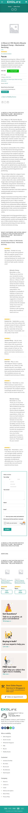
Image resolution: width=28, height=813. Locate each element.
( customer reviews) (6, 53)
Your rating (6, 477)
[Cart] (26, 2)
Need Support (6, 772)
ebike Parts (17, 6)
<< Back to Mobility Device (8, 97)
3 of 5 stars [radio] (7, 481)
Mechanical (3, 81)
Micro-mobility (6, 733)
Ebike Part (6, 79)
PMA (4, 745)
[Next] (27, 582)
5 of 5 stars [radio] (7, 486)
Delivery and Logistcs (8, 790)
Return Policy (6, 793)
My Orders (5, 763)
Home (9, 6)
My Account (6, 766)
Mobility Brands (7, 751)
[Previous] (1, 582)
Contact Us (5, 784)
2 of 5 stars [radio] (14, 479)
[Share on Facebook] (5, 102)
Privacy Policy (6, 796)
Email (5, 509)
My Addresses (6, 769)
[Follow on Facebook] (2, 728)
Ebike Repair (11, 79)
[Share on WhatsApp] (2, 102)
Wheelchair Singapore (8, 742)
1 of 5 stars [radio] (6, 479)
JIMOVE (6, 83)
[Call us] (10, 728)
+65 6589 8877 (14, 716)
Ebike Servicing (18, 79)
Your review (7, 489)
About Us (5, 781)
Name (5, 502)
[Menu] (2, 2)
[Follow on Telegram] (13, 728)
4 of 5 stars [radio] (7, 484)
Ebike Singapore (7, 736)
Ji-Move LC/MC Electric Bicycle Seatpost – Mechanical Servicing (7, 582)
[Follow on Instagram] (5, 728)
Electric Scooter (7, 739)
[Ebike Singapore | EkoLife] (14, 2)
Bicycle (5, 748)
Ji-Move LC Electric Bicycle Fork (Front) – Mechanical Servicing (20, 582)
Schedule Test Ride (7, 760)
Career (4, 787)
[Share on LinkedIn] (8, 102)
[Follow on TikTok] (8, 728)
